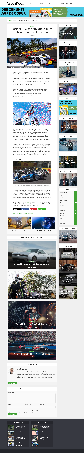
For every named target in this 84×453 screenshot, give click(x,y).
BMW (20, 213)
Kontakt (38, 451)
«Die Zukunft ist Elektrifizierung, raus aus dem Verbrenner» (68, 179)
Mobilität (48, 3)
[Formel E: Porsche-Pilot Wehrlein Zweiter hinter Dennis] (32, 345)
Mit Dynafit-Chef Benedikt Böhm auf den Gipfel (68, 144)
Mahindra (30, 213)
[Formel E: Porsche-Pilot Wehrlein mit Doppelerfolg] (32, 315)
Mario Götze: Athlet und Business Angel (68, 72)
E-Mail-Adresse (27, 404)
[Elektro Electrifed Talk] (68, 89)
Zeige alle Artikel (13, 383)
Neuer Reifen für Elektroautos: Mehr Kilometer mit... (68, 33)
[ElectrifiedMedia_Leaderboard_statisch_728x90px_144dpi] (42, 11)
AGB (41, 451)
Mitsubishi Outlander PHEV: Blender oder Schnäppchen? (20, 427)
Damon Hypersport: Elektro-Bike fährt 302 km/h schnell (20, 444)
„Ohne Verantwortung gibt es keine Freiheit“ (44, 432)
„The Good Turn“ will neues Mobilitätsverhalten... (44, 438)
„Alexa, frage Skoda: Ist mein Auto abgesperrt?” (45, 427)
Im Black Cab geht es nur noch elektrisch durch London (67, 237)
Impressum (33, 451)
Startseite (10, 20)
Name (9, 404)
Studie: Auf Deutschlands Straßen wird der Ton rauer (67, 279)
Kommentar (11, 392)
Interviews (55, 3)
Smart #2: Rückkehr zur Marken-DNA (68, 254)
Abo (71, 3)
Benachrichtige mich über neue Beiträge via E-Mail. (21, 412)
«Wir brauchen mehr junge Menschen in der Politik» (68, 162)
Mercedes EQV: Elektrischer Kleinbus (20, 432)
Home (31, 3)
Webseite (42, 404)
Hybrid (42, 3)
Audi (17, 213)
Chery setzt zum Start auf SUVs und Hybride (68, 266)
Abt (14, 213)
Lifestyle (61, 3)
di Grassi (25, 213)
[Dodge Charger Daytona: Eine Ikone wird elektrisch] (32, 254)
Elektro (36, 3)
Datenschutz (45, 451)
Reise (67, 3)
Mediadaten (50, 451)
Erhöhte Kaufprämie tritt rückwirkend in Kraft (20, 438)
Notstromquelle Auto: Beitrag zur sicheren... (67, 292)
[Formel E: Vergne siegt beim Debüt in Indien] (32, 285)
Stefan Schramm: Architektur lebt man (67, 126)
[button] (17, 209)
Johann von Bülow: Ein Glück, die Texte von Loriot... (68, 52)
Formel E (32, 26)
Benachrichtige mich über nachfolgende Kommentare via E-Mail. (24, 410)
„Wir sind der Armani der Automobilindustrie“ (45, 443)
